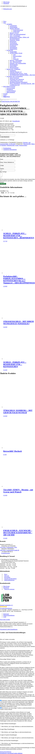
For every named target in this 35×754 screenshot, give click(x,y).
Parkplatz (3, 145)
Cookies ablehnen (17, 753)
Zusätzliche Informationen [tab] (10, 149)
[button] (17, 600)
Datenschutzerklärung (5, 751)
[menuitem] (19, 2)
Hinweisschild (27, 144)
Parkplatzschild (10, 145)
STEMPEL (9, 24)
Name (1, 159)
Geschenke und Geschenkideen (15, 76)
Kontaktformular (5, 553)
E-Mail (2, 165)
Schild (16, 145)
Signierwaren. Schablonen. (13, 69)
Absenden (3, 183)
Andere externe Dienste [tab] (6, 709)
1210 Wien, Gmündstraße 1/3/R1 (8, 547)
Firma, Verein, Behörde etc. (7, 162)
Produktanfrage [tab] (7, 148)
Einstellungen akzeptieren (6, 753)
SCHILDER (10, 50)
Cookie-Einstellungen (11, 629)
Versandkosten (16, 121)
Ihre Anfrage (3, 171)
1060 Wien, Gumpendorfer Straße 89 (9, 550)
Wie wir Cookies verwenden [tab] (7, 639)
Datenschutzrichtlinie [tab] (5, 745)
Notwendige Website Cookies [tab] (7, 659)
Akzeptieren (3, 629)
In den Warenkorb (5, 137)
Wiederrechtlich (23, 145)
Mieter (33, 144)
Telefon (2, 168)
